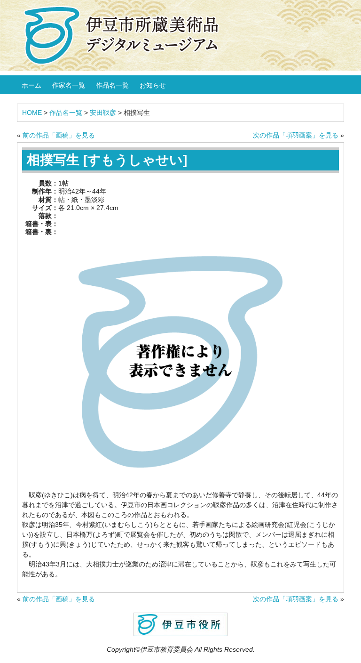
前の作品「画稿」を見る (59, 135)
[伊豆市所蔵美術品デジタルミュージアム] (126, 35)
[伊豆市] (180, 624)
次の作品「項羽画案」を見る (295, 135)
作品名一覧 (112, 85)
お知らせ (153, 85)
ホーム (31, 85)
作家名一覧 (68, 85)
